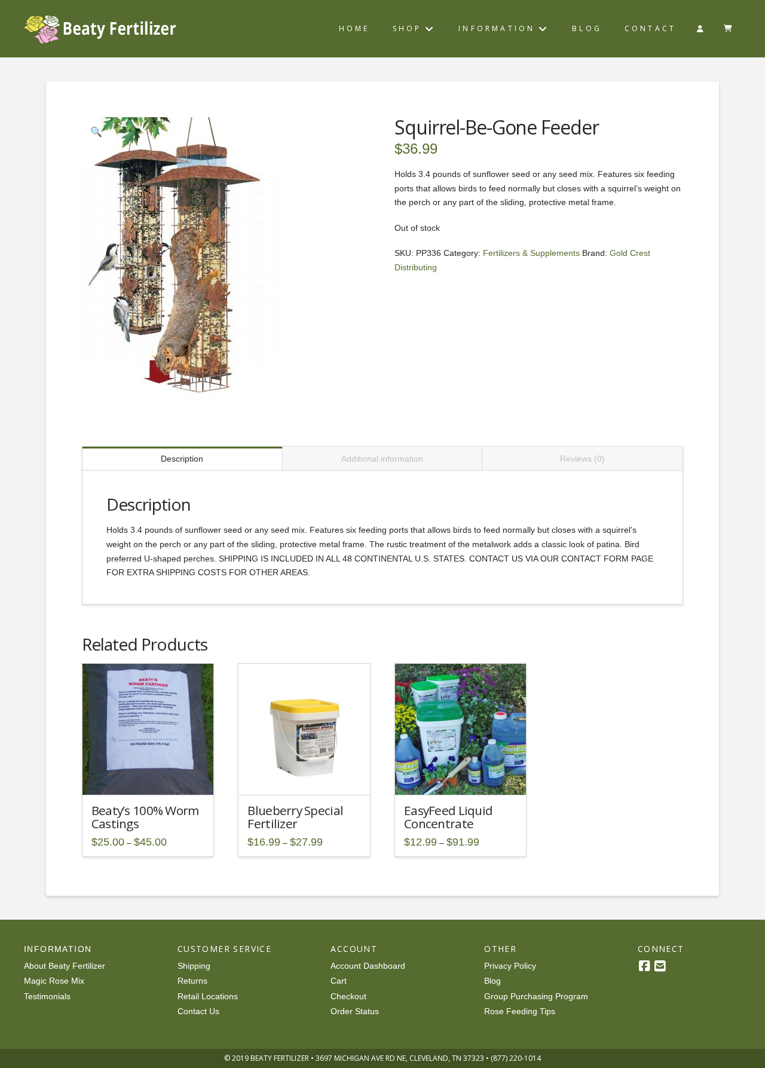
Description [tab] (182, 458)
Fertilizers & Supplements (531, 253)
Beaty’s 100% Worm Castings (145, 817)
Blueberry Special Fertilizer (295, 817)
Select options (151, 775)
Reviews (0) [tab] (582, 458)
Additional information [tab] (382, 458)
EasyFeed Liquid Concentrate (448, 817)
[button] (96, 131)
